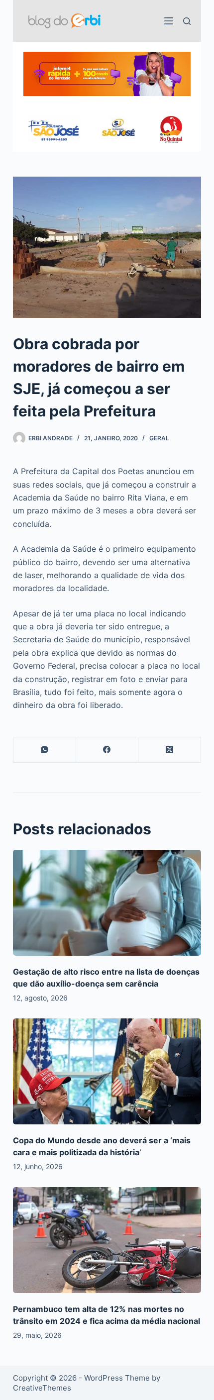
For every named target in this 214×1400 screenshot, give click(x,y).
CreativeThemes (42, 1388)
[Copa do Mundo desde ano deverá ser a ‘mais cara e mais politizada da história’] (107, 1071)
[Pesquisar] (187, 21)
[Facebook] (107, 750)
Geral (159, 438)
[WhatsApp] (44, 750)
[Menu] (168, 20)
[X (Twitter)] (169, 750)
